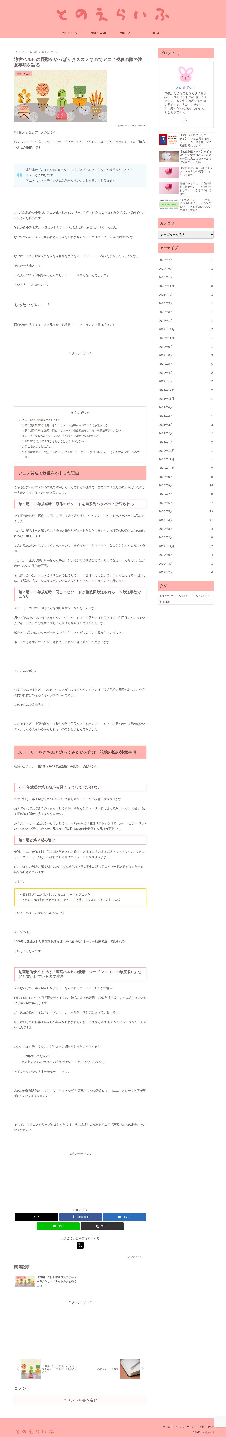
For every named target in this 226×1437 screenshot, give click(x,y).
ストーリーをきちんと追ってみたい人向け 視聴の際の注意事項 (60, 435)
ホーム (166, 1426)
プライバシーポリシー (184, 1426)
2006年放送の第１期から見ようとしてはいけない (54, 441)
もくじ (75, 412)
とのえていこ (186, 87)
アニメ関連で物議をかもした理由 (41, 419)
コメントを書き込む (80, 1400)
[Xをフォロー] (80, 1245)
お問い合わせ (207, 1426)
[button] (102, 1226)
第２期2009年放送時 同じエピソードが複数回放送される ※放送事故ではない (73, 430)
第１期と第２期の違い (38, 446)
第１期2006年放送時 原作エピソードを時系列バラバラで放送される (66, 425)
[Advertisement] (80, 379)
